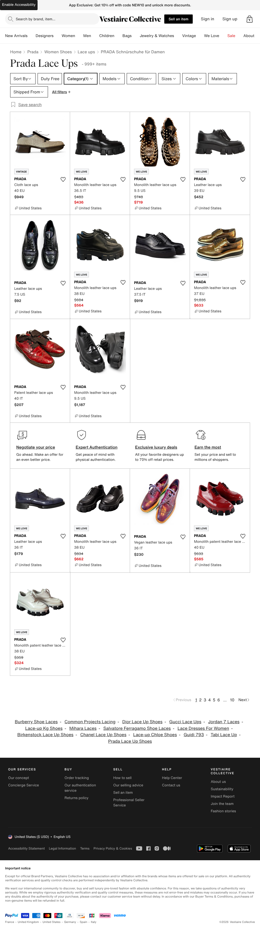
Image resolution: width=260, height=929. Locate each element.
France (9, 922)
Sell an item (178, 19)
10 (232, 700)
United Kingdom (28, 922)
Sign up (229, 19)
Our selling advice (128, 785)
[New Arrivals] (31, 36)
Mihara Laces (82, 728)
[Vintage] (200, 36)
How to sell (122, 778)
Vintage (189, 36)
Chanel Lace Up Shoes (103, 735)
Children (107, 36)
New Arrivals (16, 36)
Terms (84, 848)
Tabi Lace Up (224, 735)
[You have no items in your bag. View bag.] (249, 19)
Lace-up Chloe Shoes (155, 735)
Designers (45, 36)
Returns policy (76, 798)
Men (87, 36)
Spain (83, 922)
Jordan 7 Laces (223, 722)
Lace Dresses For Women (203, 728)
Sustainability (222, 789)
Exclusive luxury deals (156, 447)
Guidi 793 (194, 735)
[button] (249, 19)
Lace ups (86, 52)
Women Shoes (58, 52)
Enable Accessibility (19, 4)
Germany (70, 922)
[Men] (95, 36)
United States (52, 922)
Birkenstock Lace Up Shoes (45, 735)
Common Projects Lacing (90, 722)
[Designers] (58, 36)
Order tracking (76, 778)
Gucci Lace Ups (185, 722)
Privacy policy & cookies (112, 848)
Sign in (207, 19)
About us (218, 781)
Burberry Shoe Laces (36, 722)
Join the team (222, 803)
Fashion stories (223, 811)
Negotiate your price (35, 447)
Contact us (171, 785)
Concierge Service (23, 785)
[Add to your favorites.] (63, 179)
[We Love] (223, 36)
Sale (231, 36)
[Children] (118, 36)
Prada (32, 52)
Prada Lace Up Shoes (130, 741)
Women (68, 36)
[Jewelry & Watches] (178, 36)
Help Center (172, 778)
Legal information (62, 848)
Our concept (18, 778)
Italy (93, 922)
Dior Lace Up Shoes (142, 722)
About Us (251, 36)
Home (15, 52)
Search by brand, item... (35, 19)
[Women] (79, 36)
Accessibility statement (26, 848)
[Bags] (136, 36)
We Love (211, 36)
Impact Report (223, 796)
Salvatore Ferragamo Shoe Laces (137, 728)
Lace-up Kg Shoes (43, 728)
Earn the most (207, 447)
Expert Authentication (97, 447)
